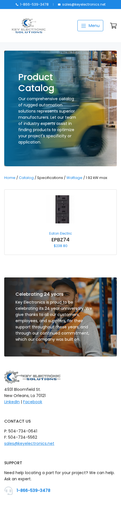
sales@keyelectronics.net (83, 4)
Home (9, 177)
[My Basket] (113, 27)
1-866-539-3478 (34, 4)
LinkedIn (12, 402)
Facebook (32, 402)
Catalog (26, 177)
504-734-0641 (22, 431)
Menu (94, 25)
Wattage (74, 177)
